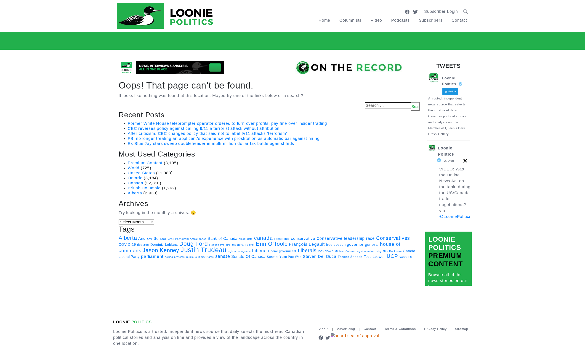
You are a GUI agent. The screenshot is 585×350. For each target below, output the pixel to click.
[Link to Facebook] (407, 11)
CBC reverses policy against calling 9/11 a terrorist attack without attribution (203, 128)
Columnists (350, 20)
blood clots (246, 239)
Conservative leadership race (345, 238)
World (133, 168)
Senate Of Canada (248, 256)
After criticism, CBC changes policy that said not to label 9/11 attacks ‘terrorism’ (207, 133)
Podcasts (400, 20)
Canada (135, 183)
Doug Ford (193, 244)
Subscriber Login (441, 11)
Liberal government (282, 251)
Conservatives (393, 238)
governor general (363, 244)
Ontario (135, 178)
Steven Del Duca (319, 256)
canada (263, 238)
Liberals (307, 250)
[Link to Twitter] (415, 11)
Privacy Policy (435, 329)
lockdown (325, 251)
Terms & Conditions (400, 329)
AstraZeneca (198, 239)
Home (324, 20)
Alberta (135, 193)
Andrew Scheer (152, 238)
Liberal (259, 250)
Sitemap (461, 329)
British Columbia (144, 188)
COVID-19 (127, 244)
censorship (282, 238)
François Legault (307, 244)
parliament (152, 256)
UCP (392, 256)
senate (222, 256)
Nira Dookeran (392, 251)
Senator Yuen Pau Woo (284, 257)
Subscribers (431, 20)
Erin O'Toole (272, 244)
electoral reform (243, 244)
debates (143, 244)
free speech (336, 244)
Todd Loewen (375, 257)
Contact (459, 20)
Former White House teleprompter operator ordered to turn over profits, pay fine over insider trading (227, 123)
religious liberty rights (200, 257)
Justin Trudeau (203, 249)
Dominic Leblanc (164, 244)
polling (169, 257)
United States (141, 173)
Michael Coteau (344, 251)
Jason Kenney (161, 250)
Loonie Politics (446, 151)
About (324, 329)
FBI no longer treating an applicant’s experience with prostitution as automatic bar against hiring (223, 138)
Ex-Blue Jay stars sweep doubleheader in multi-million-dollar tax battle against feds (211, 143)
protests (179, 257)
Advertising (346, 329)
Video (376, 20)
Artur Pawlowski (178, 239)
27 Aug (449, 160)
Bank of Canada (222, 238)
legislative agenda (239, 251)
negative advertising (369, 251)
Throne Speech (350, 257)
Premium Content (145, 163)
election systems (220, 244)
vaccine (405, 257)
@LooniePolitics (455, 216)
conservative (303, 238)
